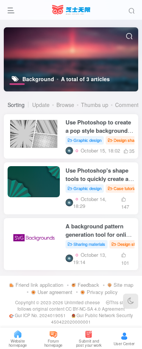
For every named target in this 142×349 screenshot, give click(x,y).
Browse (65, 104)
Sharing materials (89, 244)
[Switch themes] (130, 301)
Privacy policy (101, 292)
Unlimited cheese (82, 302)
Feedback (87, 284)
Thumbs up (94, 104)
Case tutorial (125, 188)
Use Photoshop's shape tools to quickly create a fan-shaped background (97, 178)
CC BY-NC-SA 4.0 (83, 309)
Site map (122, 284)
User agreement (54, 292)
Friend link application (38, 284)
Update (41, 104)
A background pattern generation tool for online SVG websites (99, 234)
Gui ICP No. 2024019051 (40, 315)
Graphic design (87, 140)
